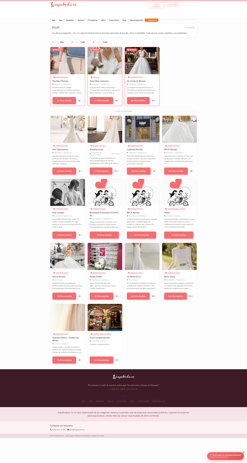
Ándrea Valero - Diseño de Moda (65, 339)
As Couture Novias (136, 80)
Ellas (53, 20)
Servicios (81, 20)
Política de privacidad (82, 436)
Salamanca (67, 84)
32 (192, 296)
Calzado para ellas (99, 273)
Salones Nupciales (136, 20)
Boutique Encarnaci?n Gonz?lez (104, 214)
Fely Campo (58, 212)
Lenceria (96, 77)
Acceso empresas (158, 401)
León (61, 280)
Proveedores (92, 20)
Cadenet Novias (135, 149)
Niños (103, 20)
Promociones (114, 20)
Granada (176, 216)
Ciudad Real (107, 219)
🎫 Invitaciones (151, 20)
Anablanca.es (96, 149)
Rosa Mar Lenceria (99, 80)
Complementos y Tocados (176, 209)
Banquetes (70, 20)
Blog (124, 20)
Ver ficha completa (64, 100)
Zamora (64, 344)
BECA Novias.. (171, 149)
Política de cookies (97, 436)
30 (155, 296)
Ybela (167, 212)
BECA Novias (133, 212)
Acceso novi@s (143, 401)
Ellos (60, 20)
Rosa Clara (169, 276)
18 (118, 171)
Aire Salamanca (60, 149)
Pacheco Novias (60, 80)
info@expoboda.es (77, 429)
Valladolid (141, 84)
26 (155, 100)
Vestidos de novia (62, 77)
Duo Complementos (100, 337)
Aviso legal (69, 436)
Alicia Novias (58, 276)
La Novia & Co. (134, 276)
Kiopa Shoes (96, 276)
